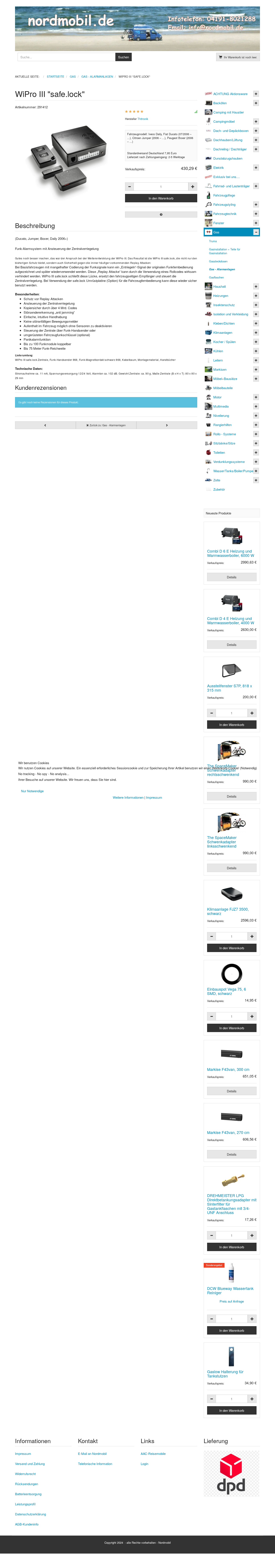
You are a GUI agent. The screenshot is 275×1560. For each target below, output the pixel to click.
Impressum (154, 797)
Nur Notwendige (32, 791)
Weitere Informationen (128, 797)
